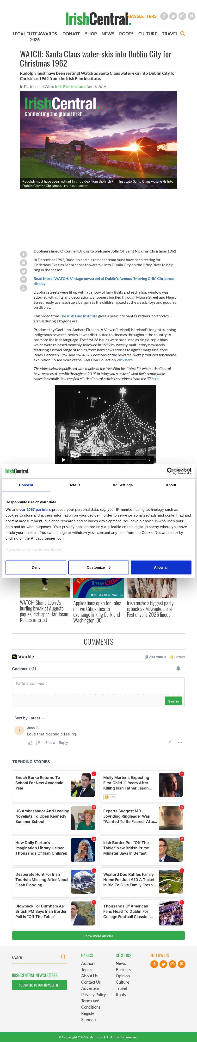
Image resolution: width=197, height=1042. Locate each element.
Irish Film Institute (70, 86)
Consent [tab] (26, 485)
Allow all (161, 567)
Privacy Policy (93, 994)
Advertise (90, 988)
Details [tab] (74, 485)
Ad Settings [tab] (123, 485)
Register (88, 1013)
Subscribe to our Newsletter (39, 984)
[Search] (182, 34)
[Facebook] (164, 16)
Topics (86, 969)
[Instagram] (182, 16)
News (121, 963)
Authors (88, 963)
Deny (36, 567)
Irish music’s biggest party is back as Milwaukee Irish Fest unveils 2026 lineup (150, 608)
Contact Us (91, 982)
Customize (96, 567)
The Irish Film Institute (78, 316)
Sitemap (88, 1019)
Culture (122, 982)
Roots (121, 994)
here (155, 378)
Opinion (123, 975)
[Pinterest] (191, 16)
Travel (121, 988)
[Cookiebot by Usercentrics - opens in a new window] (170, 471)
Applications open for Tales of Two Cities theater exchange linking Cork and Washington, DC (97, 611)
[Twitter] (173, 16)
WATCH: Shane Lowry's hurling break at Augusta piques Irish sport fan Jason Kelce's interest (44, 611)
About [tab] (171, 485)
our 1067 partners (35, 509)
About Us (89, 975)
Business (123, 969)
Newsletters (141, 16)
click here (125, 360)
